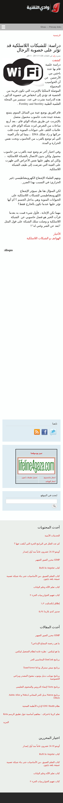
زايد (54, 55)
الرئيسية (57, 35)
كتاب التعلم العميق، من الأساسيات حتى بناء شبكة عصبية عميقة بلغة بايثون (33, 577)
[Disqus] (30, 292)
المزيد (6, 722)
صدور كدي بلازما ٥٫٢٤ (49, 611)
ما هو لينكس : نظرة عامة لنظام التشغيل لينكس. (37, 651)
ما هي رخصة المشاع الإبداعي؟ (45, 643)
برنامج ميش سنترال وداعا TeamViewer (41, 667)
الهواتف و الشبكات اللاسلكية (44, 238)
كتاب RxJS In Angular (49, 567)
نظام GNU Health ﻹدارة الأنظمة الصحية (41, 706)
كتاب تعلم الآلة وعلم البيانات (46, 587)
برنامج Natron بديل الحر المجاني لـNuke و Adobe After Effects (34, 696)
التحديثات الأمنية (52, 535)
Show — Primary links (51, 26)
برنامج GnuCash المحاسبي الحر (45, 659)
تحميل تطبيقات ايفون (29, 477)
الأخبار (57, 233)
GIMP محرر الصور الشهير (47, 559)
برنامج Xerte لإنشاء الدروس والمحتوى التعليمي (38, 686)
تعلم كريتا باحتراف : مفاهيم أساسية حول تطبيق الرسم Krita (31, 714)
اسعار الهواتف (50, 481)
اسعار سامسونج (49, 477)
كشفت (56, 60)
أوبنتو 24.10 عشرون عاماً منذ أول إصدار (41, 551)
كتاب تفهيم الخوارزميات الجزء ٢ (45, 595)
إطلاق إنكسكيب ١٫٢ (50, 603)
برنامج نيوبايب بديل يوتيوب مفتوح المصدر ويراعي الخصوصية (36, 677)
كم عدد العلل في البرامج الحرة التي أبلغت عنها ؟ (37, 543)
